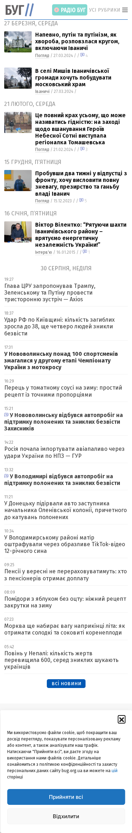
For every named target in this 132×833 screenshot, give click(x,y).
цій (115, 770)
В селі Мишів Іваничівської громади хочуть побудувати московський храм (73, 78)
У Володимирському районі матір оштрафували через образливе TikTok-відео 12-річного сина (64, 544)
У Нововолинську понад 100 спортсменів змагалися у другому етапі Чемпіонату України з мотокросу (61, 361)
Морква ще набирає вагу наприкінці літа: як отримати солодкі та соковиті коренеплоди (64, 629)
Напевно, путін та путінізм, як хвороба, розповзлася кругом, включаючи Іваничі (77, 41)
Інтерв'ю (43, 252)
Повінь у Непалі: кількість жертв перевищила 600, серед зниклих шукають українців (61, 660)
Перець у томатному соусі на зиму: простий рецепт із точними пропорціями (63, 391)
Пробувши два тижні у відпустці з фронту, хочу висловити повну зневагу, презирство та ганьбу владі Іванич (81, 183)
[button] (121, 718)
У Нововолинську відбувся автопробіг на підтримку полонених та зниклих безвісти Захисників (63, 422)
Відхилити (66, 816)
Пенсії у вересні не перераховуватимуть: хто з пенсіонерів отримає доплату (65, 574)
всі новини (66, 683)
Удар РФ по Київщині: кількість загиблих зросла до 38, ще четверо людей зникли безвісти (59, 326)
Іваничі (42, 91)
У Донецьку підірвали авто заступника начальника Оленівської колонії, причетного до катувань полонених (65, 510)
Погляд (42, 55)
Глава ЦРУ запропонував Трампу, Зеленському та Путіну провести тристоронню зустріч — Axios (49, 293)
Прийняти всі (66, 797)
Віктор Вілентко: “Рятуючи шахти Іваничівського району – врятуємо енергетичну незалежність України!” (80, 234)
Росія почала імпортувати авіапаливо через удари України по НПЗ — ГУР (64, 452)
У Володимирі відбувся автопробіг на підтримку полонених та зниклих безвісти (62, 479)
